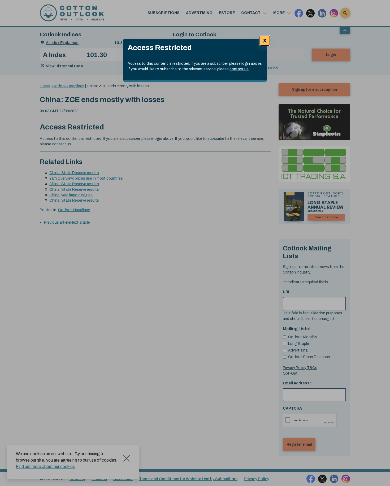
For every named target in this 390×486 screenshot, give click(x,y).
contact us (239, 69)
